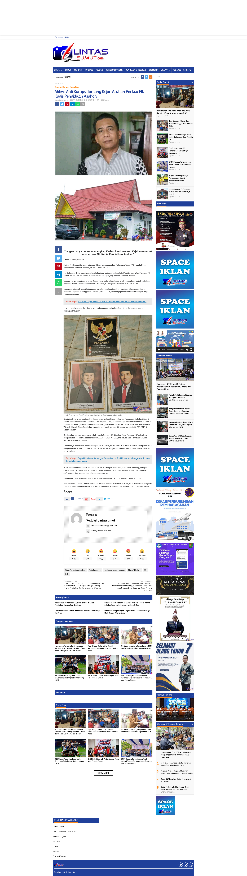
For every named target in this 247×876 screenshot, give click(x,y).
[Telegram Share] (72, 104)
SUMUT (97, 100)
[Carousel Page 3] (189, 718)
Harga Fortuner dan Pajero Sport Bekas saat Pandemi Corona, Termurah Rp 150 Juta (181, 411)
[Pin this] (67, 104)
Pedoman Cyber (59, 836)
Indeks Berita (58, 827)
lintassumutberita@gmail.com (104, 525)
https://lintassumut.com (101, 530)
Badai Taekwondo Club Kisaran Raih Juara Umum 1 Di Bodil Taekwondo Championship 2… (175, 789)
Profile (55, 846)
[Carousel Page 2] (187, 718)
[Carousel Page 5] (192, 718)
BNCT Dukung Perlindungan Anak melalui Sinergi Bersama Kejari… (180, 164)
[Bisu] (187, 349)
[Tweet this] (62, 104)
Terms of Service (59, 856)
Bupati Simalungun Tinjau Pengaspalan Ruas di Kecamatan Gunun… (179, 178)
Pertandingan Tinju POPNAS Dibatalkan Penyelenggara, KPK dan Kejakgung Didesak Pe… (176, 754)
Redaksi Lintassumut (100, 520)
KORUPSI (91, 100)
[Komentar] (82, 104)
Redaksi (56, 851)
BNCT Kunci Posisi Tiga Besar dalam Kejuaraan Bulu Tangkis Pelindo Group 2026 (69, 677)
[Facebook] (142, 77)
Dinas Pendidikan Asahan (75, 570)
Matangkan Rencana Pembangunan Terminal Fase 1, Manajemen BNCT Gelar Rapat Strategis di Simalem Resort (70, 648)
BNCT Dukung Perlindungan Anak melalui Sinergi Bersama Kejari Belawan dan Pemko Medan (136, 677)
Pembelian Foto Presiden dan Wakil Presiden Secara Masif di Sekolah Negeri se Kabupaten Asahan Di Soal (127, 604)
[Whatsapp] (77, 104)
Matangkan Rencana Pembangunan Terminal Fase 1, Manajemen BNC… (173, 112)
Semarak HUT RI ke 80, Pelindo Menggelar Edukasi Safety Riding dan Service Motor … (174, 387)
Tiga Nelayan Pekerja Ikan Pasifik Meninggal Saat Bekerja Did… (181, 123)
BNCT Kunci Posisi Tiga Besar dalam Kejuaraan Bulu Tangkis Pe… (181, 137)
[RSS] (150, 77)
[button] (175, 341)
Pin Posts (56, 841)
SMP (66, 574)
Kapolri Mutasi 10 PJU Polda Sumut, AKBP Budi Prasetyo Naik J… (179, 191)
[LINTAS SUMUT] (82, 52)
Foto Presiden (94, 570)
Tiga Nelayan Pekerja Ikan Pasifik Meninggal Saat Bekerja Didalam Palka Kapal (103, 648)
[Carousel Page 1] (186, 718)
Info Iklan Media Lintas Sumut (65, 831)
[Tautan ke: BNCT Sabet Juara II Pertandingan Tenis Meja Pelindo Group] (162, 152)
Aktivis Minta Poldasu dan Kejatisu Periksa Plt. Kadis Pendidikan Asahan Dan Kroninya (74, 604)
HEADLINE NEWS (81, 100)
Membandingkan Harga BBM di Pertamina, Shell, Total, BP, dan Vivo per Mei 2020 (181, 424)
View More (103, 773)
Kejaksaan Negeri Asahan (114, 570)
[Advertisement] (77, 18)
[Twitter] (146, 77)
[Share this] (57, 104)
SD (145, 570)
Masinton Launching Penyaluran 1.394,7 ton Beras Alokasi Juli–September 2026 (136, 647)
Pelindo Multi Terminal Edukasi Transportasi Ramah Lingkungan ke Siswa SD (180, 397)
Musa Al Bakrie (134, 570)
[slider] (172, 349)
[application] (175, 341)
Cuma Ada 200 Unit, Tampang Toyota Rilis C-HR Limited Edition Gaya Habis (180, 438)
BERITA (72, 100)
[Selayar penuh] (191, 349)
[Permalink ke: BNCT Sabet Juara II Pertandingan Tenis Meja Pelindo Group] (103, 664)
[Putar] (159, 349)
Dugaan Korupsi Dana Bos (67, 87)
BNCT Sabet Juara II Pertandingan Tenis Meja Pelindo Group (103, 760)
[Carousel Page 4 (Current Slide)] (191, 718)
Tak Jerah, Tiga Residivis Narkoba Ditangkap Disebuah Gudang (172, 713)
